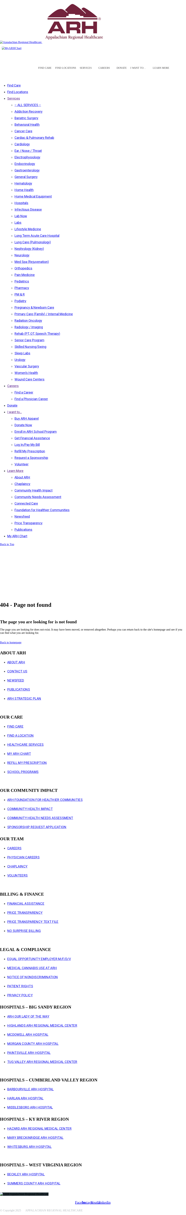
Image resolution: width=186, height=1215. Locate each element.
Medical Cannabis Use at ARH (32, 968)
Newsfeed (15, 680)
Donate (122, 68)
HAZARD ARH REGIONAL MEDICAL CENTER (39, 1128)
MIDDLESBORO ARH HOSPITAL (30, 1107)
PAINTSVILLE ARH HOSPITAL (28, 1053)
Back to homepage (10, 642)
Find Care (45, 68)
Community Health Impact (30, 809)
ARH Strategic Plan (24, 698)
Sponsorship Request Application (36, 827)
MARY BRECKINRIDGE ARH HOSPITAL (35, 1138)
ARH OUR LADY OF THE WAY (28, 1016)
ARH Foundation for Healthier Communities (45, 800)
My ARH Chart (19, 754)
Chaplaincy (17, 866)
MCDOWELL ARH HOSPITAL (27, 1034)
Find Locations (65, 68)
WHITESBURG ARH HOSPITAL (29, 1147)
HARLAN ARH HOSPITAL (25, 1098)
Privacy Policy (20, 995)
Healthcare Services (25, 744)
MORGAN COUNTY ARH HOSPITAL (32, 1044)
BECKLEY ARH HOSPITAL (26, 1174)
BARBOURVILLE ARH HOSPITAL (30, 1089)
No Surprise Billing (24, 931)
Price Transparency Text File (32, 922)
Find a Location (20, 735)
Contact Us (17, 671)
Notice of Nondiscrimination (32, 977)
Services (86, 68)
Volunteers (17, 875)
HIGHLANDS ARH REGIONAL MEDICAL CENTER (42, 1025)
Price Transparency (25, 913)
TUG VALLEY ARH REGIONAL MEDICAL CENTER (42, 1062)
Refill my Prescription (27, 763)
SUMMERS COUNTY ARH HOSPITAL (33, 1183)
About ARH (16, 662)
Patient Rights (20, 986)
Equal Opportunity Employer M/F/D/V (39, 959)
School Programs (23, 772)
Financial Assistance (25, 903)
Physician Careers (23, 857)
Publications (18, 689)
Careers (14, 848)
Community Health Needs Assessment (40, 818)
